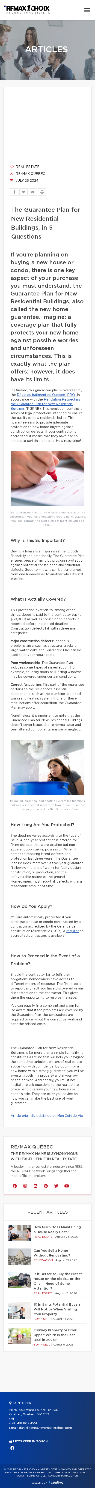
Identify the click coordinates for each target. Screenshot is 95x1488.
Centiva (56, 1482)
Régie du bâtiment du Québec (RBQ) (47, 395)
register (72, 931)
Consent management (64, 1476)
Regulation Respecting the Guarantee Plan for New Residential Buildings (45, 404)
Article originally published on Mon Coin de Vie (47, 1115)
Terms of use (36, 1476)
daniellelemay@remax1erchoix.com (45, 1428)
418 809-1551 (27, 1423)
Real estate (27, 167)
